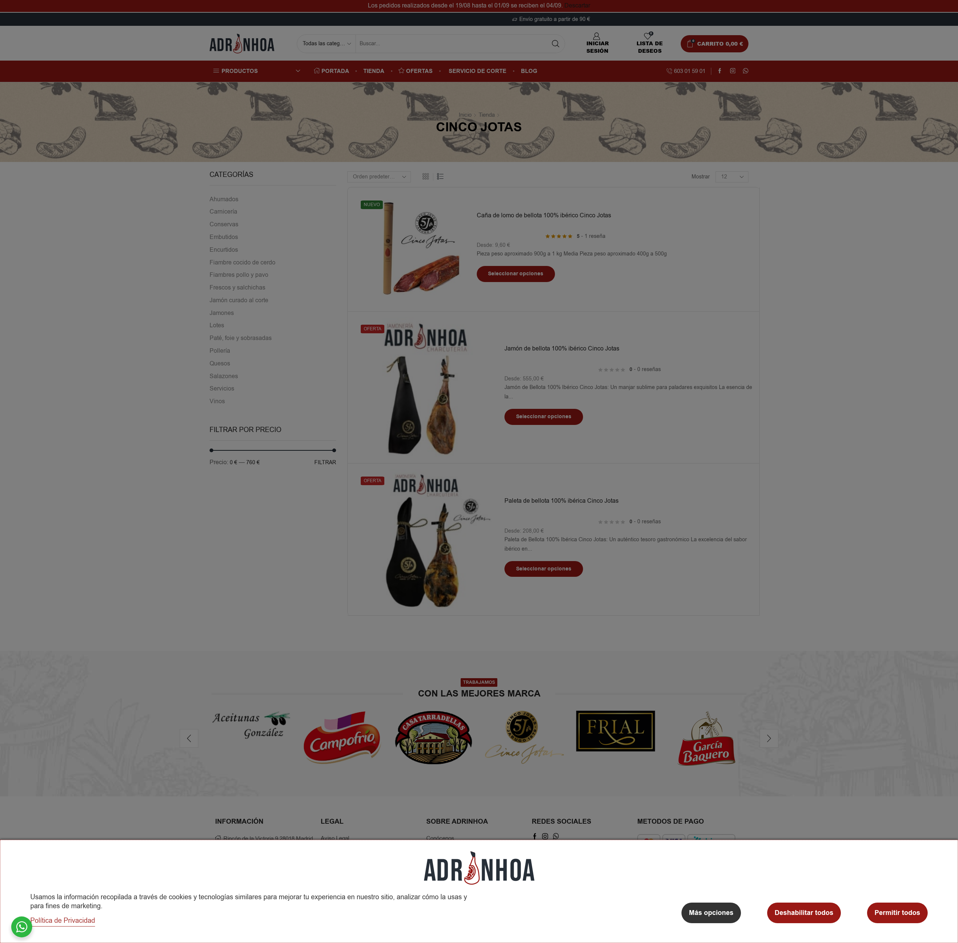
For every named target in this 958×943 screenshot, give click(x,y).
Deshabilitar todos (804, 913)
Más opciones (711, 913)
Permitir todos (897, 913)
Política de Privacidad (62, 920)
